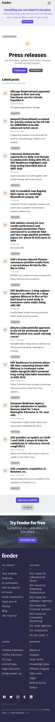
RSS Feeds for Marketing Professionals (38, 589)
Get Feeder (27, 22)
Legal (33, 678)
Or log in (27, 507)
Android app (9, 664)
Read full (15, 113)
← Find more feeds (9, 36)
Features (7, 578)
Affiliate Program (39, 669)
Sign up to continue (27, 500)
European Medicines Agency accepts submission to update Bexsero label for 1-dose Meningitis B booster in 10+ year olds (29, 409)
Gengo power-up (12, 673)
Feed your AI (9, 601)
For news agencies (40, 626)
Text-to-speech (11, 587)
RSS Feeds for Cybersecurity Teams (38, 577)
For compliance (39, 630)
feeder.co (6, 2)
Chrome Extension (12, 650)
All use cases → (39, 635)
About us (35, 650)
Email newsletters (12, 597)
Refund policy (38, 683)
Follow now (19, 70)
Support (34, 655)
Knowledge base (39, 664)
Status (33, 687)
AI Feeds (7, 592)
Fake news (36, 673)
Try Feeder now (27, 540)
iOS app (6, 659)
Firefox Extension (12, 655)
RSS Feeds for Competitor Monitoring (38, 618)
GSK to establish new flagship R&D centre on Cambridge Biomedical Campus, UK (28, 194)
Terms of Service (17, 713)
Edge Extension (11, 669)
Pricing (6, 606)
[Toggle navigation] (49, 3)
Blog (4, 611)
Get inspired (9, 615)
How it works (9, 573)
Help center (37, 659)
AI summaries (10, 583)
